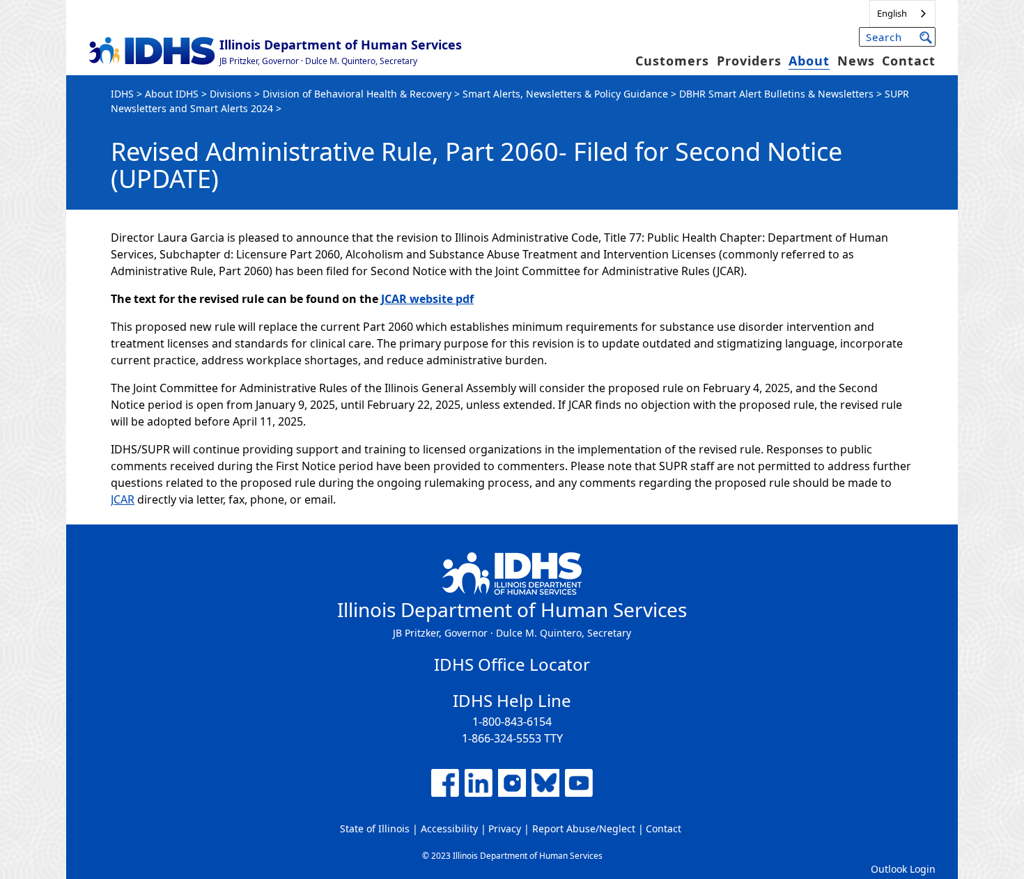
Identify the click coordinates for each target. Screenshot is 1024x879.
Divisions (230, 93)
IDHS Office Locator (512, 664)
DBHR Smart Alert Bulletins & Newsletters (776, 93)
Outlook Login (903, 869)
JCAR (122, 499)
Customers (672, 60)
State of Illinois (375, 828)
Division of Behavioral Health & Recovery (357, 93)
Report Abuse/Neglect (583, 828)
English (892, 13)
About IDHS (172, 93)
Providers (749, 60)
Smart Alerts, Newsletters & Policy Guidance (565, 93)
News (856, 60)
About (809, 60)
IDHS (122, 93)
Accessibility (449, 828)
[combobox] (902, 13)
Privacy (504, 828)
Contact (909, 60)
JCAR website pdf (427, 298)
